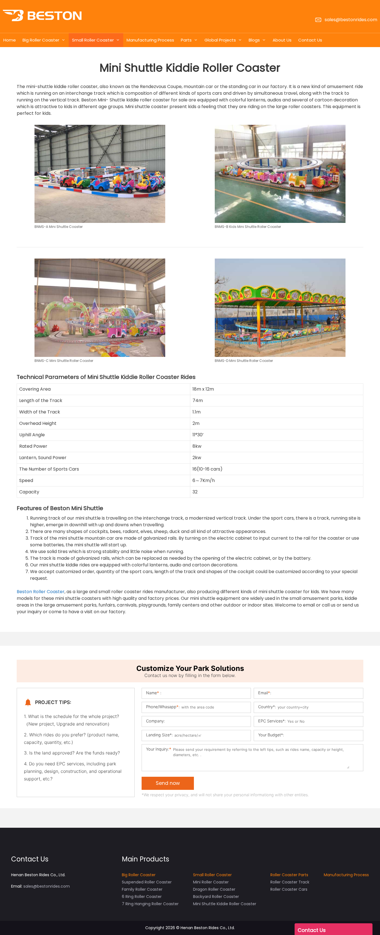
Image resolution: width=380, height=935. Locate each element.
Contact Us (310, 40)
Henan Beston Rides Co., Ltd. (208, 928)
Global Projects (220, 40)
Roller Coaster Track (289, 882)
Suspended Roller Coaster (147, 882)
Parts (186, 40)
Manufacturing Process (150, 40)
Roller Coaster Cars (288, 889)
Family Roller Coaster (142, 889)
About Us (282, 40)
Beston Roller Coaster (41, 591)
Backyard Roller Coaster (216, 896)
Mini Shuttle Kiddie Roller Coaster (224, 904)
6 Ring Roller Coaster (142, 896)
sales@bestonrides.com (350, 19)
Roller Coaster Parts (289, 875)
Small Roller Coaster (93, 40)
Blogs (254, 40)
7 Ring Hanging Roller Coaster (150, 904)
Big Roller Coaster (41, 40)
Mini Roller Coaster (211, 882)
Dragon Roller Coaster (214, 889)
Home (9, 40)
